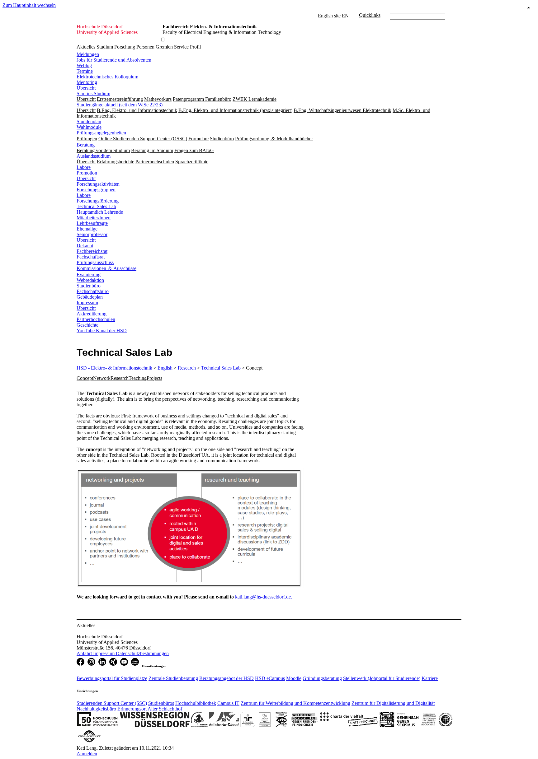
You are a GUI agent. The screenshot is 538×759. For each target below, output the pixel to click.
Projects (154, 378)
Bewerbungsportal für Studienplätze (112, 678)
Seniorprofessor (92, 234)
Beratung (86, 144)
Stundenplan (89, 121)
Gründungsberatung (322, 678)
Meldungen (88, 54)
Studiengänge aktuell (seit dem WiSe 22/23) (120, 104)
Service (181, 46)
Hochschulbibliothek (195, 703)
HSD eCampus (270, 678)
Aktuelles (86, 46)
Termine (85, 71)
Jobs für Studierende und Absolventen (114, 60)
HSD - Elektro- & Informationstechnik (114, 367)
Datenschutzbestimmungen (142, 653)
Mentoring (87, 82)
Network (102, 378)
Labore (84, 167)
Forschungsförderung (98, 200)
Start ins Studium (93, 93)
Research (187, 367)
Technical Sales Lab (96, 206)
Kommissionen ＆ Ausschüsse (106, 268)
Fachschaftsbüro (93, 291)
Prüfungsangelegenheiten (101, 132)
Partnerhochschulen (96, 319)
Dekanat (85, 245)
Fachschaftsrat (91, 256)
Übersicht (86, 88)
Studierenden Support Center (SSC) (112, 703)
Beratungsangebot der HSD (226, 678)
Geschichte (87, 325)
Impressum (87, 302)
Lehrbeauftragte (92, 223)
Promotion (87, 172)
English (165, 367)
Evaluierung (89, 274)
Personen (145, 46)
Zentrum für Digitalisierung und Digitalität (393, 703)
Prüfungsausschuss (95, 262)
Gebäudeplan (90, 297)
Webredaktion (90, 280)
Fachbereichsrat (92, 251)
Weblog (84, 65)
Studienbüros (161, 703)
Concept (85, 378)
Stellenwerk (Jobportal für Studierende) (381, 678)
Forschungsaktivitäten (98, 184)
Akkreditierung (91, 313)
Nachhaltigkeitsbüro (96, 708)
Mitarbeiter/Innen (94, 217)
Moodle (293, 678)
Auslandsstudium (94, 156)
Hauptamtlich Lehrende (100, 212)
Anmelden (87, 753)
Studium (105, 46)
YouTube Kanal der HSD (102, 330)
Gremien (164, 46)
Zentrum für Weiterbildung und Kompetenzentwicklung (295, 703)
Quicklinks (369, 15)
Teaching (138, 378)
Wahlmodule (89, 127)
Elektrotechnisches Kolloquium (107, 76)
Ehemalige (87, 228)
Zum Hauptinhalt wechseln (29, 5)
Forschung (124, 46)
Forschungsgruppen (96, 189)
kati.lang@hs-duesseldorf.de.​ (263, 596)
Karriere (430, 678)
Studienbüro (89, 285)
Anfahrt (85, 653)
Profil (195, 46)
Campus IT (228, 703)
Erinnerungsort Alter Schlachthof (149, 708)
